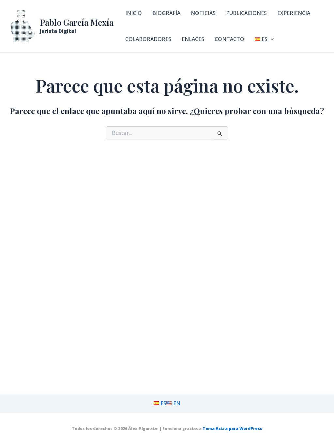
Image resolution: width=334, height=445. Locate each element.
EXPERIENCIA (293, 13)
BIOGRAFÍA (166, 13)
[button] (270, 39)
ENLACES (193, 39)
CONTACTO (229, 39)
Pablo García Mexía (77, 22)
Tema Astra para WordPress (232, 428)
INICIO (133, 13)
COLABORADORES (148, 39)
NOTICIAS (203, 13)
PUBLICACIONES (246, 13)
